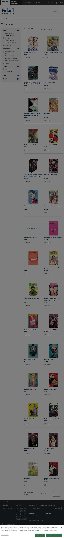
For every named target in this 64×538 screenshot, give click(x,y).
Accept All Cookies (40, 535)
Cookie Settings (5, 535)
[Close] (61, 527)
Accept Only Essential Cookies (54, 535)
